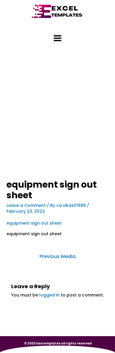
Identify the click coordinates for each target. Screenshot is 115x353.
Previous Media (57, 256)
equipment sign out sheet (34, 223)
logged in (49, 295)
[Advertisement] (57, 119)
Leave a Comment (26, 205)
